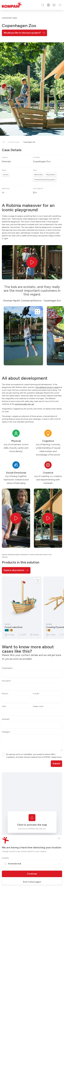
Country (5, 858)
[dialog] (32, 543)
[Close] (59, 838)
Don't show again (32, 882)
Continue (32, 873)
